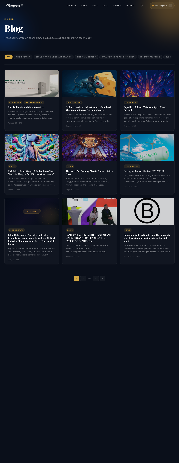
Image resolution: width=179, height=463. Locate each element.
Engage (130, 5)
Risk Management (86, 57)
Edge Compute (74, 102)
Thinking (117, 5)
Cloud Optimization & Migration (53, 57)
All (8, 57)
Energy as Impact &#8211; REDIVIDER (144, 171)
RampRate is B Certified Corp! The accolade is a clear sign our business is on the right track (147, 238)
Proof (84, 5)
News (127, 230)
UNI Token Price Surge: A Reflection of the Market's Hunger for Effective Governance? (31, 173)
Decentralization (34, 102)
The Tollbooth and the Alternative (26, 107)
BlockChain (15, 102)
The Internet (23, 57)
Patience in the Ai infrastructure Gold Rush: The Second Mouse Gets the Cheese (89, 109)
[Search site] (142, 5)
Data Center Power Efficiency (118, 57)
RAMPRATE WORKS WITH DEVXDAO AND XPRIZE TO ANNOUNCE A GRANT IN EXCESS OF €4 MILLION (89, 238)
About (95, 5)
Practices (71, 5)
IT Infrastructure (150, 57)
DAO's (12, 166)
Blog (105, 5)
